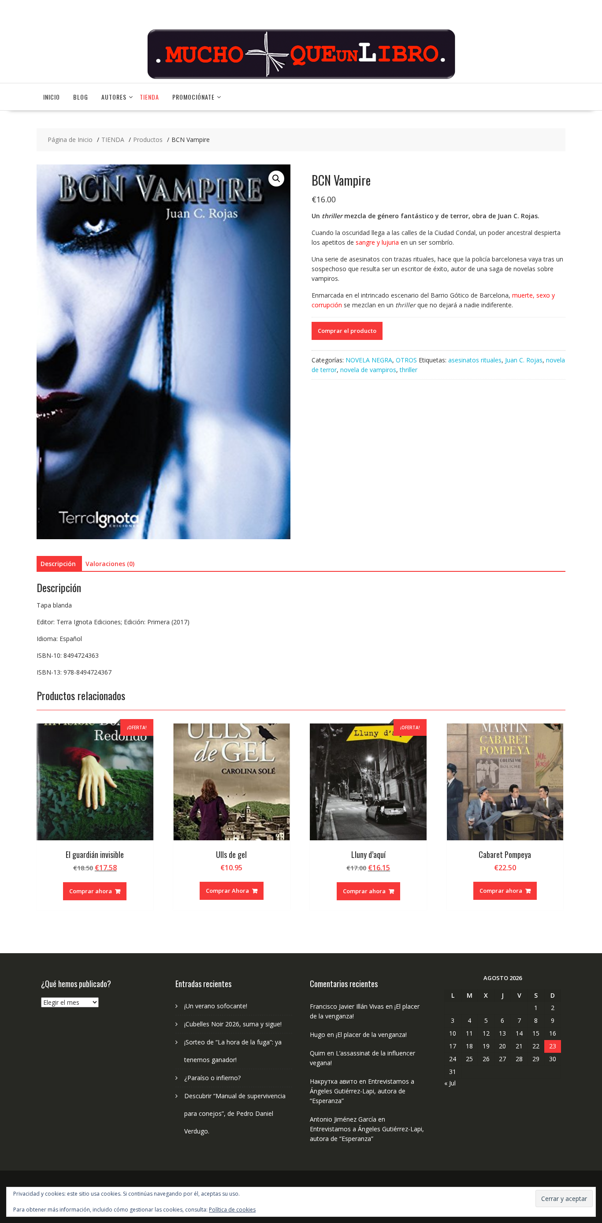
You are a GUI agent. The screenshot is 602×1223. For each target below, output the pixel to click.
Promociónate (193, 96)
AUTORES (113, 96)
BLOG (80, 96)
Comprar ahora (90, 891)
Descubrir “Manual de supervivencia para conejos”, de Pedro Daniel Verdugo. (235, 1113)
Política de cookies (232, 1209)
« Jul (450, 1083)
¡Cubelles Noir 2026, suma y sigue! (233, 1024)
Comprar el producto (347, 331)
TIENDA (149, 96)
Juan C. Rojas (524, 360)
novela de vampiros (368, 369)
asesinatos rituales (475, 360)
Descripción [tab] (58, 563)
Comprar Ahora (227, 891)
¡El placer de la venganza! (371, 1034)
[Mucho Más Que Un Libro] (301, 78)
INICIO (51, 96)
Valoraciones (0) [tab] (109, 563)
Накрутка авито (333, 1081)
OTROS (406, 360)
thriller (408, 369)
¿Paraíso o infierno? (212, 1078)
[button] (276, 178)
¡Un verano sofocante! (215, 1006)
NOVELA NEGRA (369, 360)
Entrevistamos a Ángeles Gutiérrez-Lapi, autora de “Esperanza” (362, 1091)
